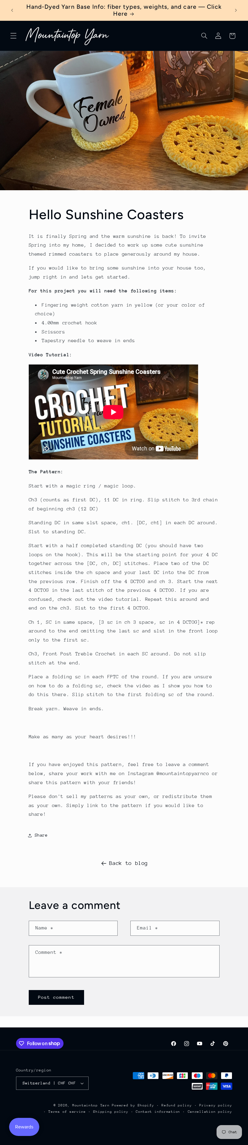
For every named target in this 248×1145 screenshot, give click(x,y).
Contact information (158, 1112)
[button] (13, 36)
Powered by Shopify (133, 1105)
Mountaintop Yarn (91, 1105)
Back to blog (128, 863)
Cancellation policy (210, 1112)
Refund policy (177, 1105)
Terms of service (67, 1112)
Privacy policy (215, 1105)
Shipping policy (110, 1112)
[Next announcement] (236, 10)
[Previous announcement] (12, 10)
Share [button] (41, 835)
